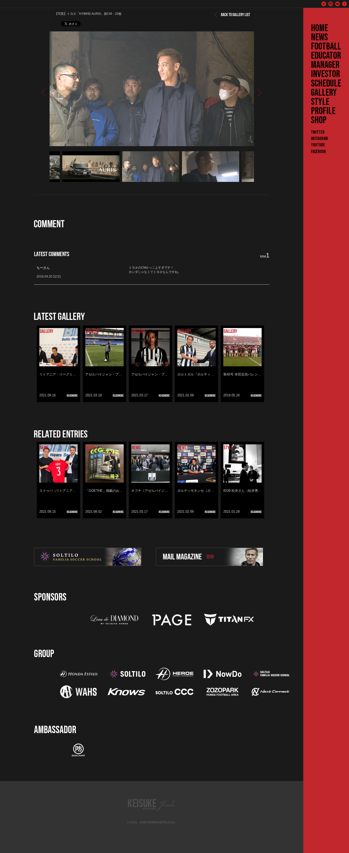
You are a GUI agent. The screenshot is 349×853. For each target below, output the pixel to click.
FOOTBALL (326, 46)
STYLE (320, 102)
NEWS (319, 37)
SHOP (319, 120)
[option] (152, 88)
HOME (319, 28)
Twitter (317, 132)
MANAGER (325, 65)
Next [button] (259, 166)
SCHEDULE (326, 83)
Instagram (319, 138)
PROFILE (323, 111)
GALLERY (324, 92)
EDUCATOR (326, 55)
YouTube (318, 145)
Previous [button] (43, 166)
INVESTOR (325, 74)
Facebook (318, 151)
